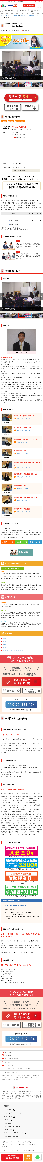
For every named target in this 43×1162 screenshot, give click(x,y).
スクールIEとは (9, 1055)
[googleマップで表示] (25, 30)
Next (41, 65)
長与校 (5, 641)
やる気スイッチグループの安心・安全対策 (17, 1069)
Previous (1, 65)
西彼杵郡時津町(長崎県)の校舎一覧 (13, 650)
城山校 (5, 644)
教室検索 (16, 15)
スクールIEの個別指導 (11, 1059)
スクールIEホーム (6, 15)
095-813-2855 (14, 30)
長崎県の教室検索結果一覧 (29, 15)
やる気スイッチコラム (11, 1072)
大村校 (5, 647)
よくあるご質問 (9, 1065)
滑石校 (5, 638)
